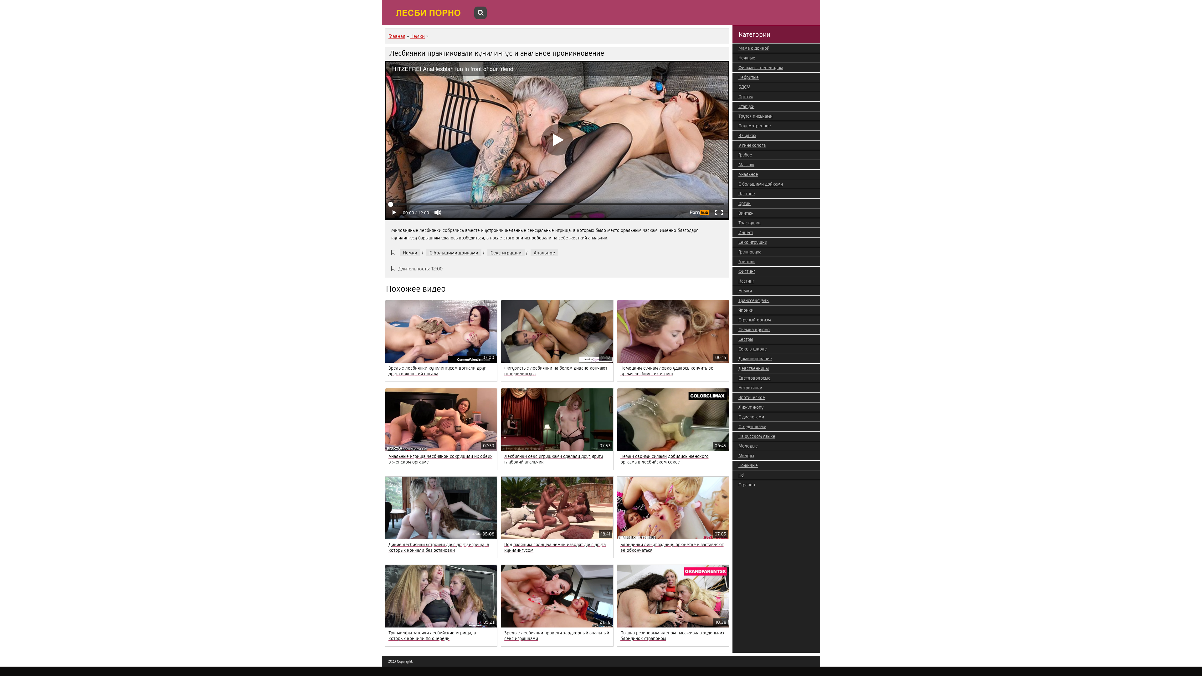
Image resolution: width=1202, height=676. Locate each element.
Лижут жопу (750, 407)
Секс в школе (752, 349)
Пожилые (748, 465)
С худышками (752, 426)
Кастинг (746, 281)
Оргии (744, 203)
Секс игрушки (506, 253)
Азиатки (746, 261)
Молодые (748, 446)
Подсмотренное (754, 126)
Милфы (746, 455)
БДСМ (744, 87)
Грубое (745, 155)
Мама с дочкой (753, 48)
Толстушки (749, 223)
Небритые (748, 77)
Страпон (746, 485)
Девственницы (753, 368)
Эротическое (751, 397)
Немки (410, 253)
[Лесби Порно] (429, 12)
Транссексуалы (753, 300)
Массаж (746, 164)
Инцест (745, 232)
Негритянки (750, 388)
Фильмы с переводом (760, 67)
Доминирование (755, 358)
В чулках (747, 135)
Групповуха (749, 252)
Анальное (544, 253)
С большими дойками (453, 253)
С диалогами (751, 417)
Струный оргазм (754, 320)
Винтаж (745, 213)
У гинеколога (752, 145)
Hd (741, 475)
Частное (746, 194)
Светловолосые (754, 378)
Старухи (746, 106)
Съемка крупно (754, 329)
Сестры (745, 339)
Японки (745, 310)
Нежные (746, 58)
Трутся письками (755, 116)
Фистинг (746, 271)
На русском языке (756, 436)
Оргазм (745, 97)
